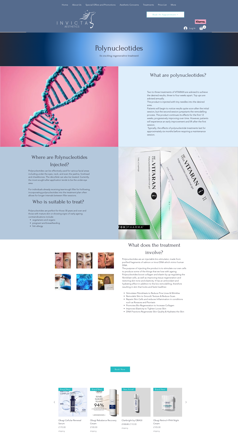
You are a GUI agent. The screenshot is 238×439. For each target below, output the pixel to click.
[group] (120, 412)
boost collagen (145, 274)
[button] (148, 4)
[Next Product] (186, 402)
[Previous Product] (54, 402)
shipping (61, 431)
